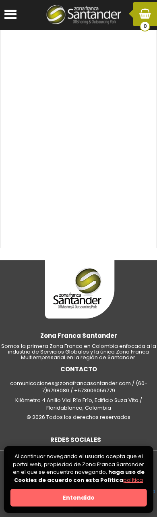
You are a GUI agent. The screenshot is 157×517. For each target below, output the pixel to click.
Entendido (79, 498)
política (133, 480)
